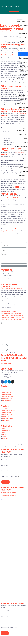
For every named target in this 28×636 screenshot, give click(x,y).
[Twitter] (5, 382)
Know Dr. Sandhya (21, 19)
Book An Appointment (6, 363)
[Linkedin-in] (9, 382)
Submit (5, 482)
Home (18, 17)
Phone (3, 471)
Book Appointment (13, 11)
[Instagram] (12, 382)
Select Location (5, 476)
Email (3, 465)
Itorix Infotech (19, 446)
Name (3, 460)
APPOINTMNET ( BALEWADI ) (8, 492)
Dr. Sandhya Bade (13, 444)
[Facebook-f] (2, 382)
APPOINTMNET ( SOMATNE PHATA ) (10, 495)
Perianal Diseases (21, 21)
